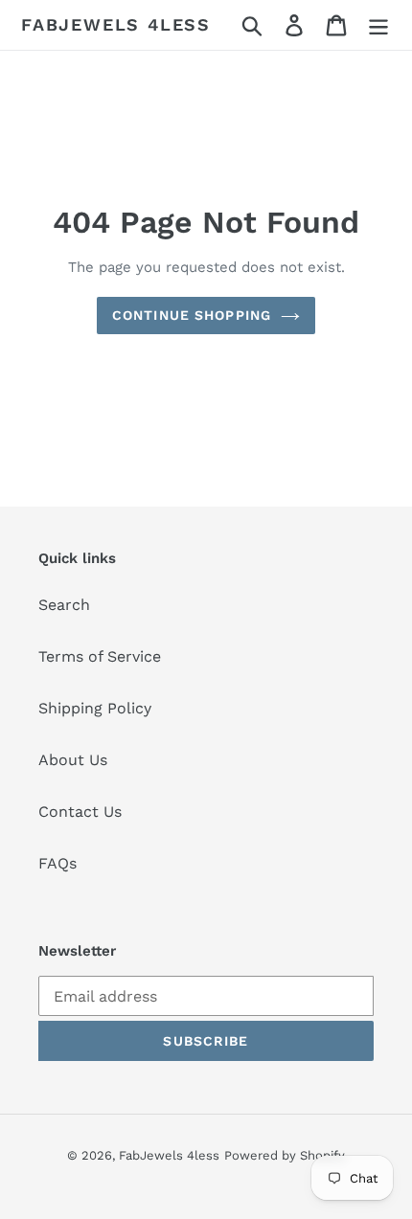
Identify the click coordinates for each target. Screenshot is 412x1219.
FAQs (57, 863)
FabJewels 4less (116, 24)
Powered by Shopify (284, 1155)
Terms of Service (99, 656)
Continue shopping (191, 315)
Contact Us (80, 811)
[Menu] (378, 25)
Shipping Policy (94, 708)
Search (64, 605)
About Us (72, 760)
